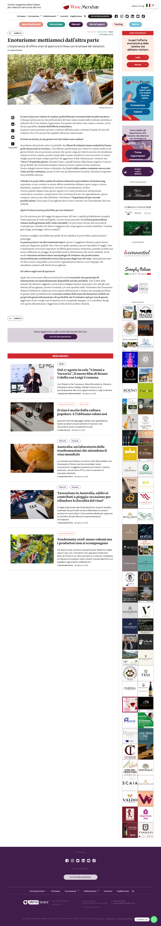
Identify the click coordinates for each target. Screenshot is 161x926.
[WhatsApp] (12, 130)
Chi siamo (21, 16)
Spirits (135, 24)
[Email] (12, 137)
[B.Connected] (137, 253)
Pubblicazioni (49, 16)
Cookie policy (111, 919)
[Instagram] (121, 16)
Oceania (75, 441)
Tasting (118, 24)
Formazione (33, 16)
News (61, 364)
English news (76, 16)
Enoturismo (56, 24)
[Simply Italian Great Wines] (137, 271)
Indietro (18, 33)
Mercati (76, 24)
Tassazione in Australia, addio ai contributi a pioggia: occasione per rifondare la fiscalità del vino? (84, 497)
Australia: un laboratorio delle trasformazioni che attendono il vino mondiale (82, 450)
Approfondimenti (31, 24)
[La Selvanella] (137, 193)
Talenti (137, 112)
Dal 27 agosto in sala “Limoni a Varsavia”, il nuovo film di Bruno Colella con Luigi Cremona (82, 373)
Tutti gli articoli (36, 891)
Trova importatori (138, 154)
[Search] (85, 16)
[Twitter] (127, 16)
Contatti (64, 16)
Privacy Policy (99, 919)
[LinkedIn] (132, 16)
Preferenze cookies (124, 919)
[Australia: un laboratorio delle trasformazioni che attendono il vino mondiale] (32, 458)
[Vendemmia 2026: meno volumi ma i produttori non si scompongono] (32, 548)
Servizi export (97, 24)
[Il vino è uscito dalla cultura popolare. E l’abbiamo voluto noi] (32, 416)
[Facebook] (116, 16)
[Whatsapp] (154, 919)
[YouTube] (137, 16)
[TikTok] (143, 16)
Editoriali (84, 404)
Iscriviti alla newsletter (100, 16)
